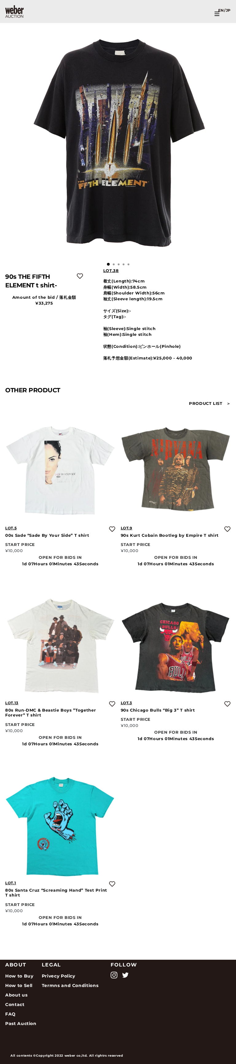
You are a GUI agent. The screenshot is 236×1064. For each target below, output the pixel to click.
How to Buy (19, 976)
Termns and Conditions (70, 985)
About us (16, 995)
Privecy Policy (58, 976)
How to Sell (19, 985)
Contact (15, 1004)
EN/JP (224, 10)
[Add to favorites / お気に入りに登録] (80, 276)
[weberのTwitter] (125, 975)
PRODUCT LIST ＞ (210, 403)
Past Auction (21, 1023)
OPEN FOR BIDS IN (60, 557)
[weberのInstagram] (114, 975)
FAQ (10, 1014)
